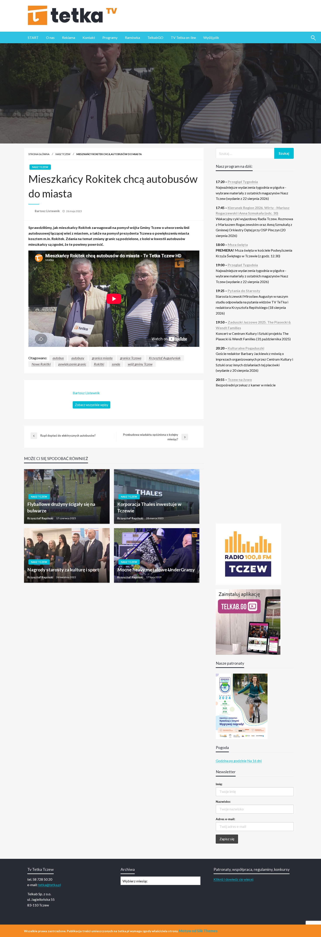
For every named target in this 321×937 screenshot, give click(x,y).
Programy (109, 37)
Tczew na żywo (240, 379)
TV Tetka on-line (183, 37)
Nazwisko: (223, 801)
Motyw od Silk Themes (198, 930)
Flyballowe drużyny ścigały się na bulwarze (61, 507)
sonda (116, 364)
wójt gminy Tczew (140, 364)
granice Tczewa (130, 358)
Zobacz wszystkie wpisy (91, 405)
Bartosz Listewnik (47, 211)
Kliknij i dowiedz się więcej (233, 879)
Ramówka (132, 37)
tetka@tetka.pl (49, 885)
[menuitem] (33, 37)
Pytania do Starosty (244, 291)
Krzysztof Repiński (40, 518)
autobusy (77, 358)
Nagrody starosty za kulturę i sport (63, 569)
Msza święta (238, 244)
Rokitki (99, 364)
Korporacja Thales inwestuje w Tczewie (149, 507)
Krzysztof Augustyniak (165, 358)
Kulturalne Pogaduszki (246, 348)
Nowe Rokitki (41, 364)
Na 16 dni (254, 761)
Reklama (68, 37)
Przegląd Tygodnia (243, 182)
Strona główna (38, 154)
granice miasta (102, 358)
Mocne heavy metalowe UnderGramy (156, 569)
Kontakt (89, 37)
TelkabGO (155, 37)
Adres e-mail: (225, 819)
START (33, 37)
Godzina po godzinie (231, 761)
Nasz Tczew (62, 154)
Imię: (219, 784)
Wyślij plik (211, 37)
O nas (50, 37)
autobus (58, 358)
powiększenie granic (72, 364)
